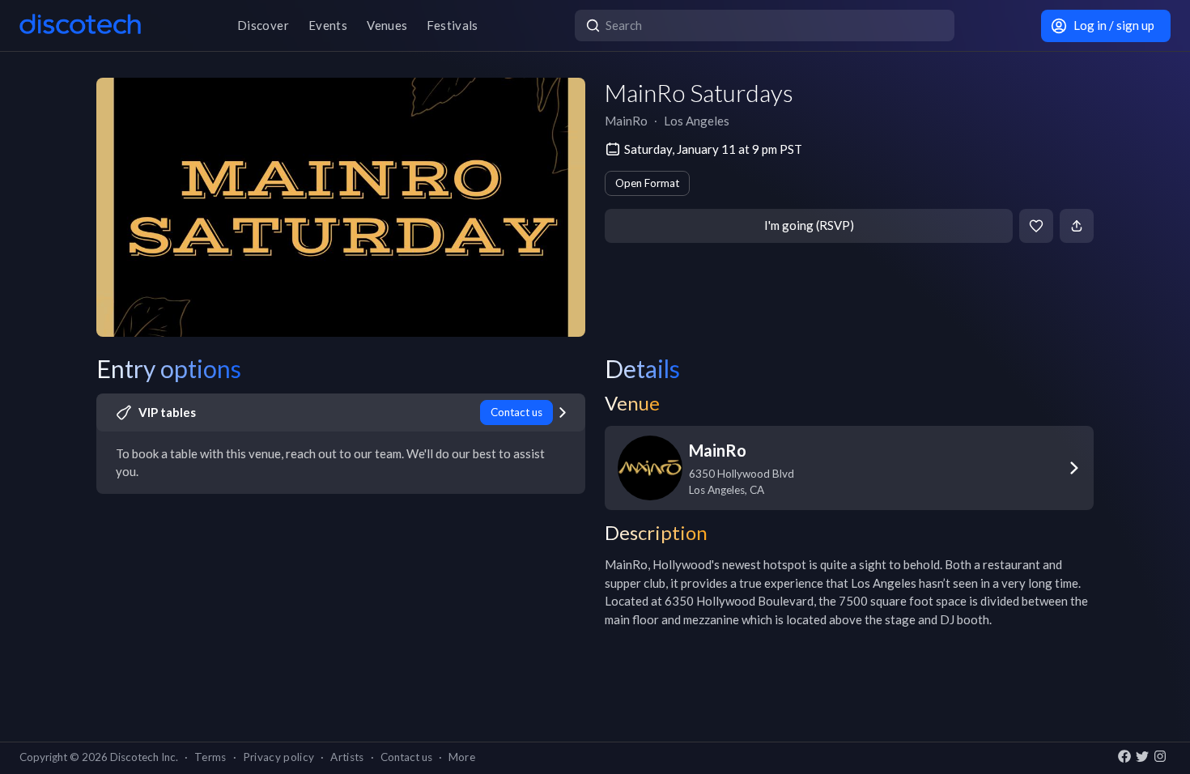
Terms (210, 757)
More (461, 757)
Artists (346, 757)
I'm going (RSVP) (809, 225)
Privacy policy (279, 757)
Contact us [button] (406, 757)
